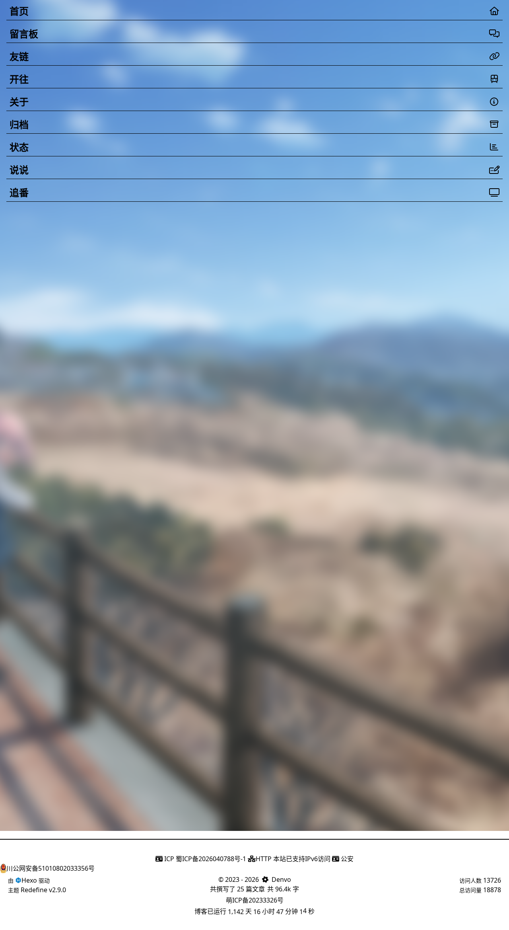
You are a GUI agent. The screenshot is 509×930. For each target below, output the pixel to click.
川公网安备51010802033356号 (50, 868)
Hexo (29, 880)
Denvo (281, 879)
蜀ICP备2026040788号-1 (211, 858)
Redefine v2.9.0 (43, 889)
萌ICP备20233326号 (255, 900)
